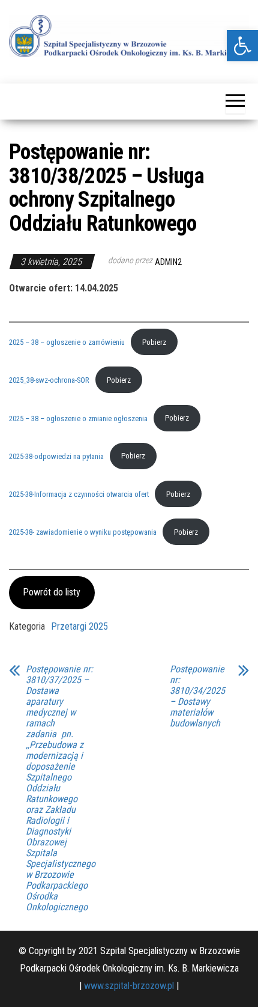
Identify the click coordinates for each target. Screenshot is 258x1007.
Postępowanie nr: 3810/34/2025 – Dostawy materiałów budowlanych (197, 696)
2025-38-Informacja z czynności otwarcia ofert (79, 494)
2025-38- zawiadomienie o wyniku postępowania (83, 532)
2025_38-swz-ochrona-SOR (49, 380)
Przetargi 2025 (79, 626)
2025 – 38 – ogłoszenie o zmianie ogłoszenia (78, 417)
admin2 (168, 262)
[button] (242, 45)
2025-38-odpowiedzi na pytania (56, 455)
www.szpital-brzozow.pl (129, 985)
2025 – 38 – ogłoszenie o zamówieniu (67, 342)
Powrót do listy (51, 592)
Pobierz (154, 342)
